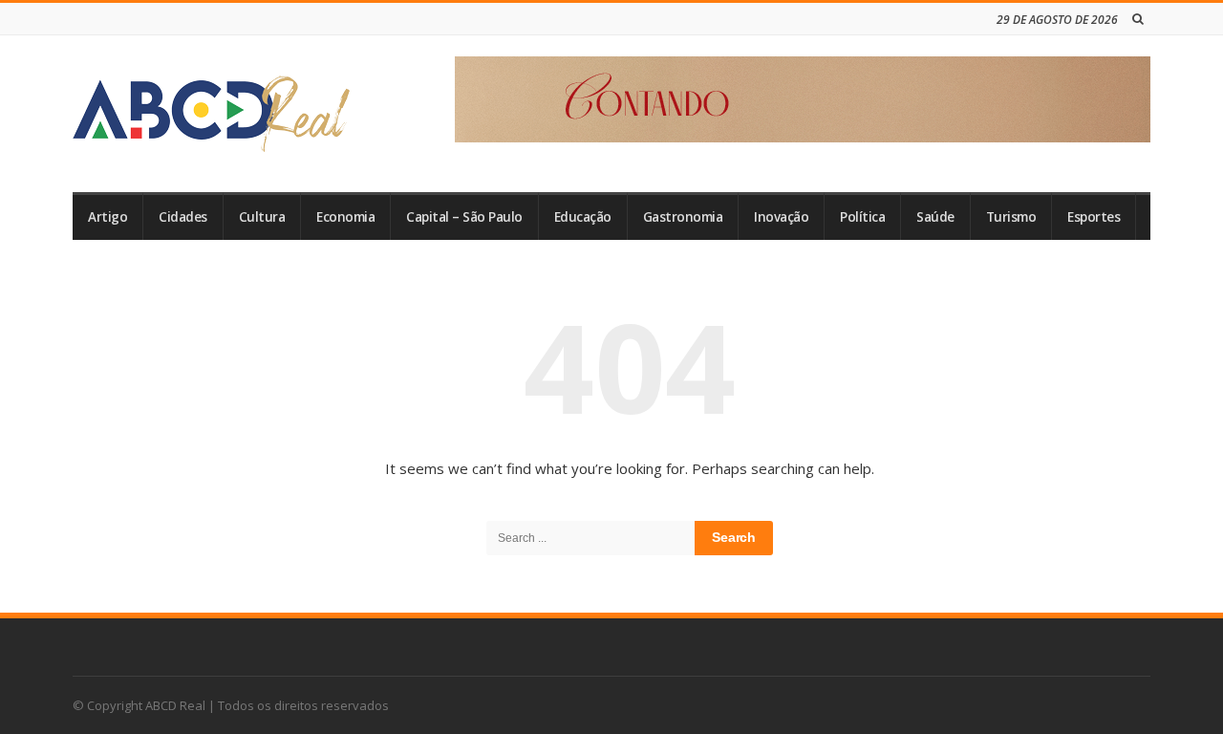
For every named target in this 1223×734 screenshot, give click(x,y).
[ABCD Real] (211, 114)
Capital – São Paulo (464, 217)
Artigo (107, 217)
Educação (583, 217)
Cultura (262, 217)
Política (862, 217)
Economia (345, 217)
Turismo (1011, 217)
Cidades (183, 217)
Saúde (935, 217)
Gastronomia (683, 217)
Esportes (1093, 217)
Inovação (781, 217)
